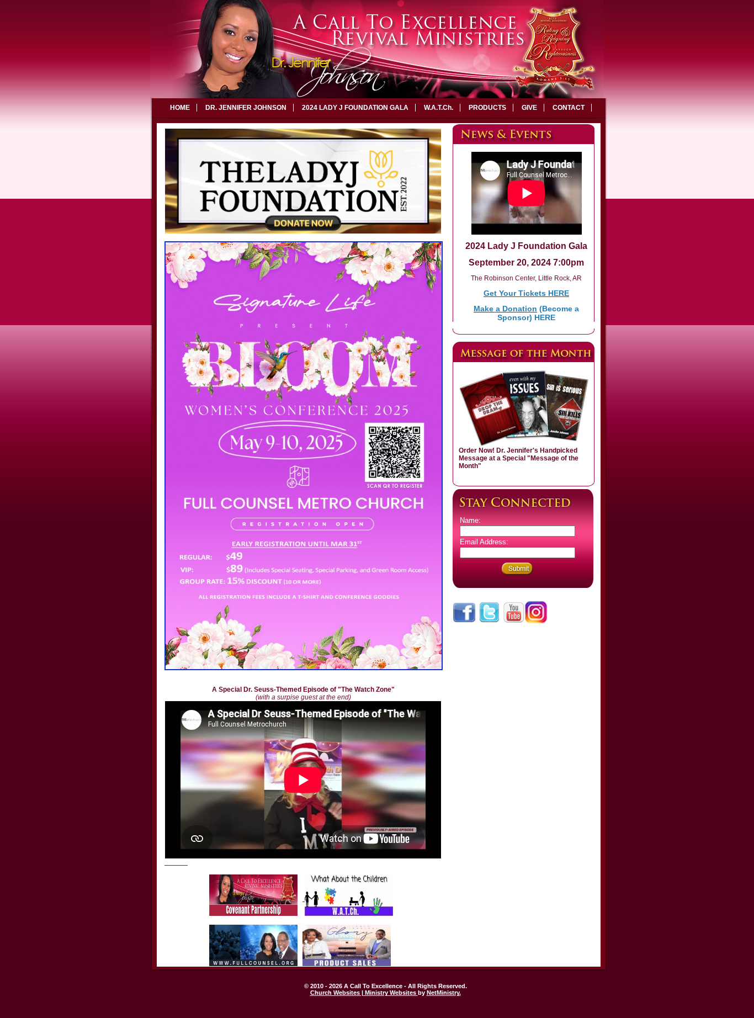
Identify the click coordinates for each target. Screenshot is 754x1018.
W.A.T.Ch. (438, 108)
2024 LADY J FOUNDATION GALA (355, 108)
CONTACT (569, 108)
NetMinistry (443, 992)
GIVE (529, 108)
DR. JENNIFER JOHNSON (245, 108)
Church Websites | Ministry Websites (364, 992)
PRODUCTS (487, 108)
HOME (180, 108)
